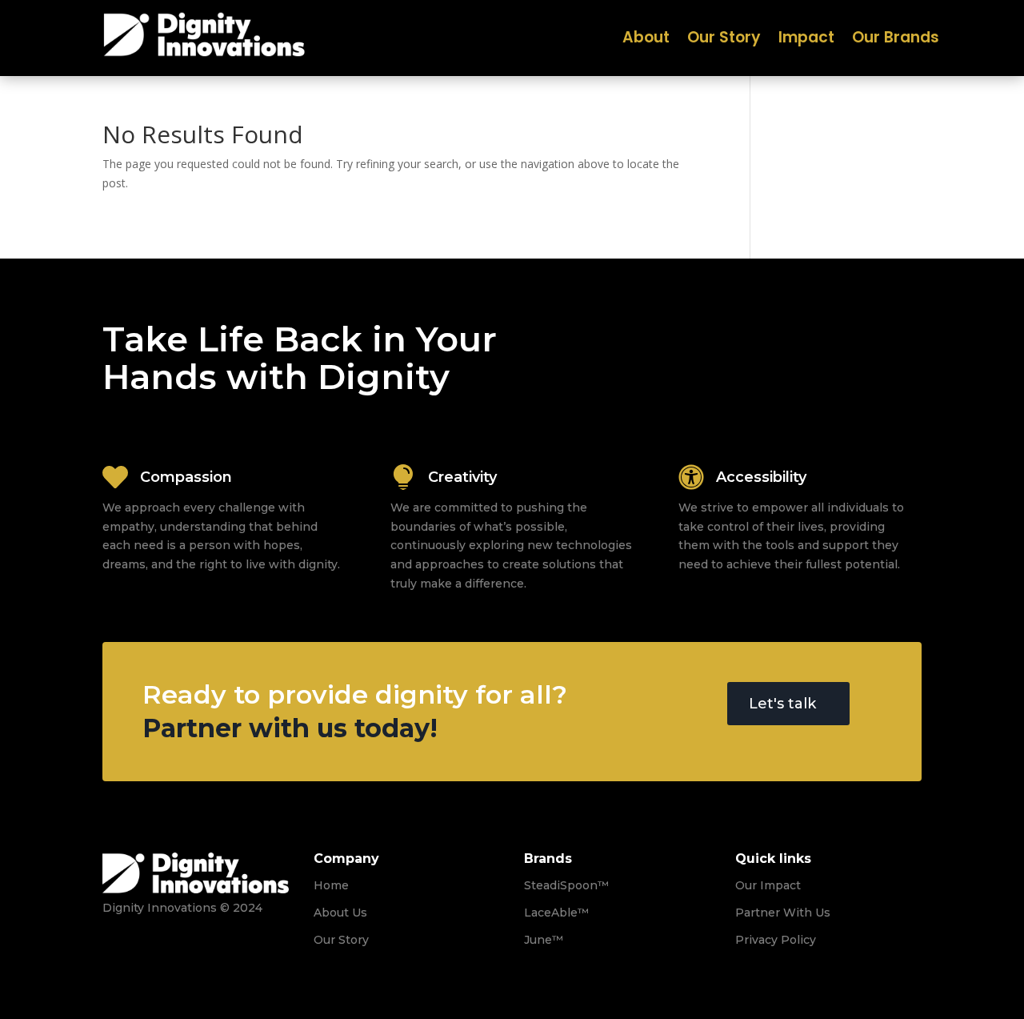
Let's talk (782, 703)
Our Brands (895, 40)
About (646, 40)
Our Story (724, 40)
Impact (806, 40)
